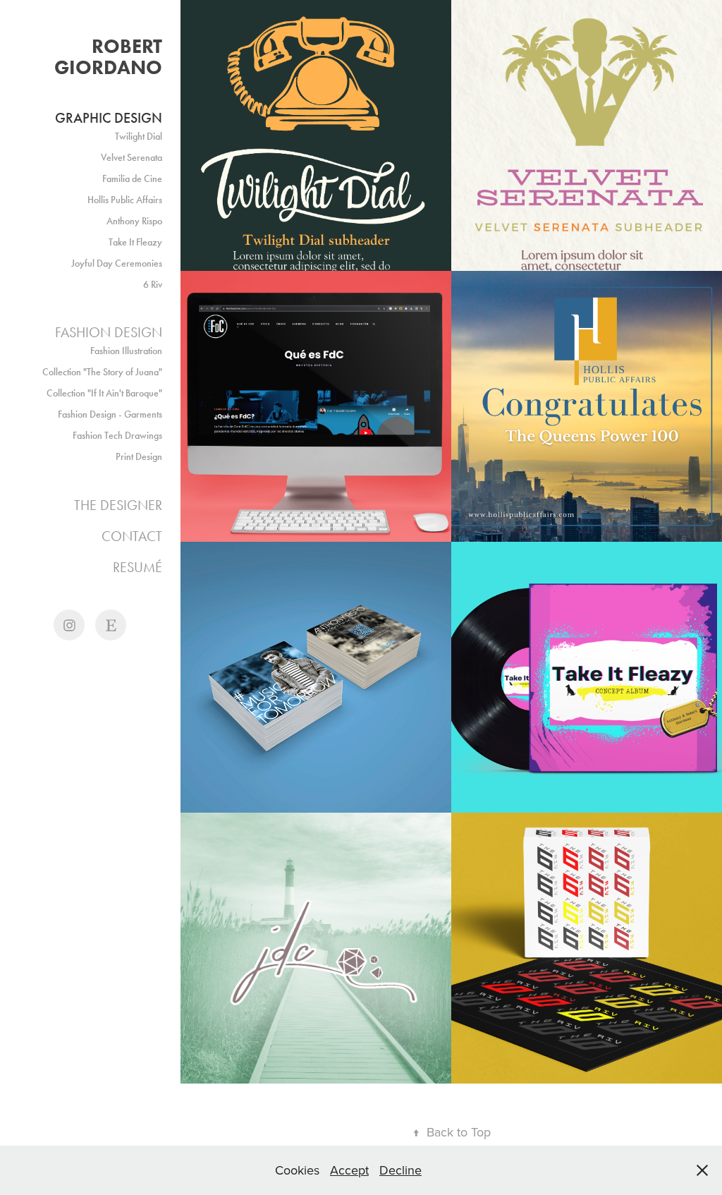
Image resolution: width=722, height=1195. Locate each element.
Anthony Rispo (134, 221)
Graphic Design (108, 117)
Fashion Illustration (126, 351)
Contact (132, 536)
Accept (349, 1170)
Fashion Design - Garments (110, 414)
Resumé (137, 567)
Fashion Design (108, 332)
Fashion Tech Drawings (117, 436)
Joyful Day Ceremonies (116, 263)
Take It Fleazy (135, 242)
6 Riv (152, 285)
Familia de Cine (132, 179)
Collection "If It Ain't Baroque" (104, 393)
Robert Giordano (110, 56)
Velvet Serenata (131, 158)
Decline (400, 1170)
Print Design (139, 457)
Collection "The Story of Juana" (102, 372)
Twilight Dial (138, 136)
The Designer (118, 505)
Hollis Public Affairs (124, 200)
